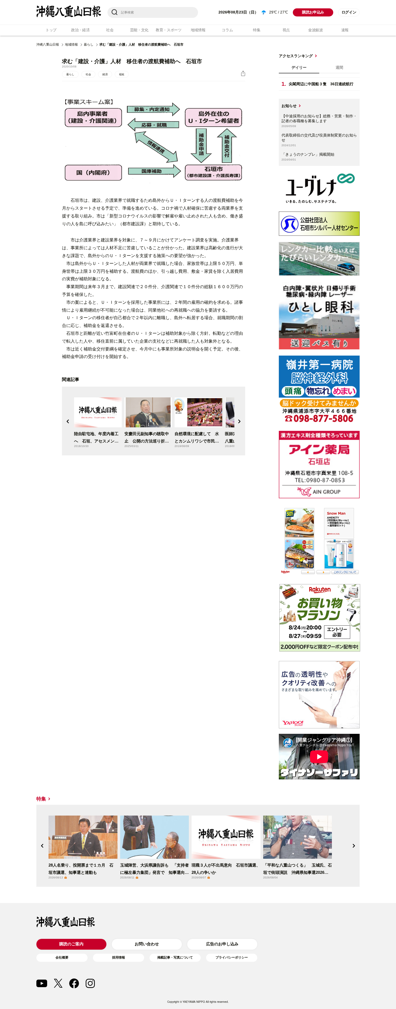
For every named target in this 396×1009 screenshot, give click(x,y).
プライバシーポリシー (232, 957)
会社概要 (61, 957)
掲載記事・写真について (175, 957)
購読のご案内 (71, 944)
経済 (105, 74)
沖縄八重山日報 (47, 44)
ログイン (349, 12)
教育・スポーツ (169, 30)
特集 (256, 30)
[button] (68, 421)
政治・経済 (80, 30)
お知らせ (289, 106)
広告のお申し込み (222, 944)
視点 (286, 30)
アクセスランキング (296, 56)
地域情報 (198, 30)
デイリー (299, 67)
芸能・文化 (139, 30)
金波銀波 (315, 30)
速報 (345, 30)
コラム (227, 30)
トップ (51, 30)
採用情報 (118, 957)
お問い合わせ (147, 944)
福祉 (121, 74)
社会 (109, 30)
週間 (339, 67)
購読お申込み (313, 12)
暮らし (88, 44)
